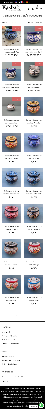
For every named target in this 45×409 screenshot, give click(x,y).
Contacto (5, 381)
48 (15, 22)
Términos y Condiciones (10, 344)
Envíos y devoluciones (9, 364)
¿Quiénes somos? (8, 356)
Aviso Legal (6, 332)
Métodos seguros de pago (11, 360)
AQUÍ (27, 406)
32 (12, 22)
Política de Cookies (8, 340)
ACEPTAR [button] (34, 406)
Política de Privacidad (9, 336)
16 (9, 22)
